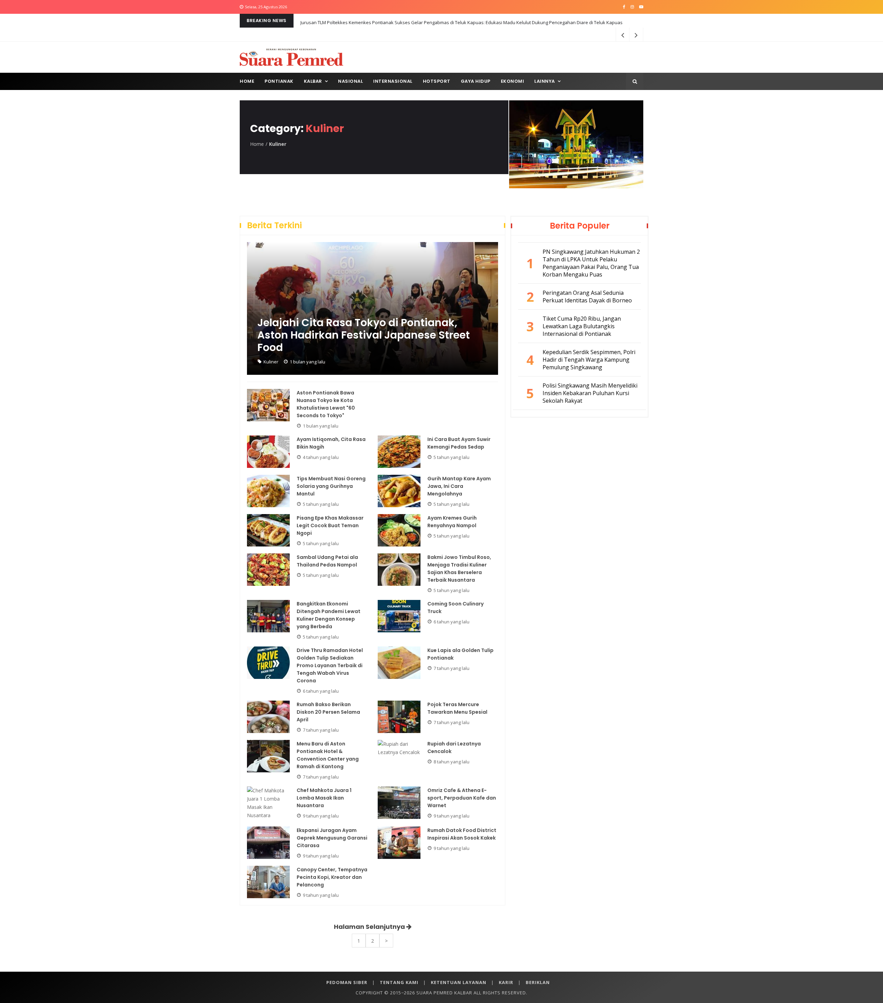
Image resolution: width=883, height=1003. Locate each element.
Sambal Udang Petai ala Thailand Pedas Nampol (327, 561)
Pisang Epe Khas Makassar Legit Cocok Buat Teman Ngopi (330, 525)
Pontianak (279, 81)
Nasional (350, 81)
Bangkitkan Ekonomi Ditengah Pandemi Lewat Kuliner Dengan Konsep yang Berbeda (328, 615)
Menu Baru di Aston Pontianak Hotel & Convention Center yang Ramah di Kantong (328, 755)
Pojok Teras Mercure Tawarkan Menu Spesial (457, 708)
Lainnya (544, 81)
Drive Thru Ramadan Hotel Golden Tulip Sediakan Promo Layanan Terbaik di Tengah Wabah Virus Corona (330, 665)
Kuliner (271, 361)
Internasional (393, 81)
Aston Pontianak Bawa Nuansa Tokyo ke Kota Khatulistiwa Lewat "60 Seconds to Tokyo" (326, 404)
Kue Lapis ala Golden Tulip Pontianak (460, 654)
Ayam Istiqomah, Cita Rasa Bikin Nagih (331, 443)
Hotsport (436, 81)
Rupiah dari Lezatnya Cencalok (454, 747)
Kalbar (313, 81)
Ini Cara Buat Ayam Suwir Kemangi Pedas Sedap (458, 443)
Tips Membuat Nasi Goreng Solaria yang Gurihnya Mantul (331, 486)
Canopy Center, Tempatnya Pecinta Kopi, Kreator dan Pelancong (332, 877)
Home (247, 81)
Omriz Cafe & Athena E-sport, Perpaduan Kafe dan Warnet (461, 798)
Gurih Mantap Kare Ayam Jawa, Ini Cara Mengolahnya (459, 486)
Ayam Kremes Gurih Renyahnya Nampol (452, 521)
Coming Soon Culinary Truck (455, 607)
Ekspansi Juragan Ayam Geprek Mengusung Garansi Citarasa (332, 838)
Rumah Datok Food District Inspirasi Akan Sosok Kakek (461, 834)
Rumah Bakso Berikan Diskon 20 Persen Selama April (328, 712)
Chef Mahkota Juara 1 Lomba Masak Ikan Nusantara (324, 798)
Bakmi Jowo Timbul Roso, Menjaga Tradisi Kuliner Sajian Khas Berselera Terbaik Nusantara (459, 568)
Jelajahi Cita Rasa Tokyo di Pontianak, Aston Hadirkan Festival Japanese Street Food (363, 335)
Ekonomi (512, 81)
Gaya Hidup (475, 81)
